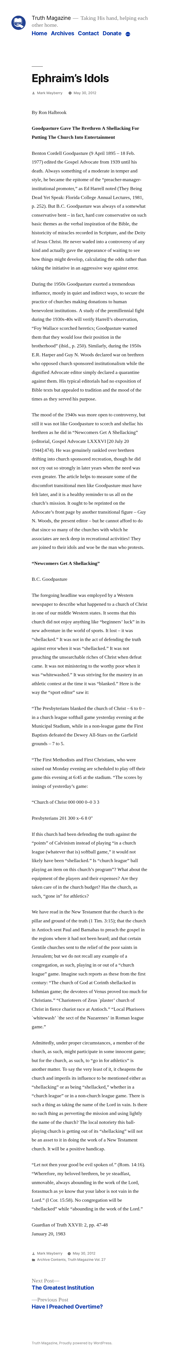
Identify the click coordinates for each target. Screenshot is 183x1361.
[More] (128, 34)
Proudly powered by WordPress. (85, 1343)
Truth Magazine (51, 18)
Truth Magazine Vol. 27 (87, 1259)
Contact (88, 33)
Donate (112, 33)
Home (39, 33)
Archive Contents (51, 1259)
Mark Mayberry (49, 93)
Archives (62, 33)
